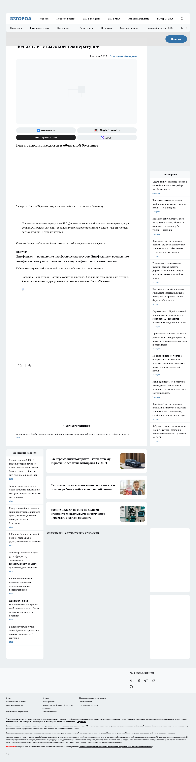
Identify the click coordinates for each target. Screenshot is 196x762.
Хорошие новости (129, 28)
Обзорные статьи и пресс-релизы (92, 698)
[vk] (20, 365)
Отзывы (45, 698)
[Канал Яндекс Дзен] (46, 137)
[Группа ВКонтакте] (46, 130)
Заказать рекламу (138, 18)
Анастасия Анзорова (123, 56)
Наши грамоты (48, 701)
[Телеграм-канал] (146, 680)
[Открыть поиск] (182, 19)
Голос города (86, 28)
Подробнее (81, 722)
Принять (176, 39)
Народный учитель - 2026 (160, 28)
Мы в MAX (114, 18)
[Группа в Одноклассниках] (138, 680)
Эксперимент (64, 28)
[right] (186, 28)
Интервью (106, 28)
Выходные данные (49, 712)
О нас (8, 698)
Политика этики (85, 701)
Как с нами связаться (14, 705)
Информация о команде (16, 701)
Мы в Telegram (91, 18)
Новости (43, 18)
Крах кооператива (39, 28)
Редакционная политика (88, 705)
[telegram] (30, 365)
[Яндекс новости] (107, 130)
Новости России (66, 18)
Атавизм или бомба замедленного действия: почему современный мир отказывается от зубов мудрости (72, 436)
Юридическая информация (17, 712)
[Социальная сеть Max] (107, 137)
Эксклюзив (16, 28)
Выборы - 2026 (165, 18)
